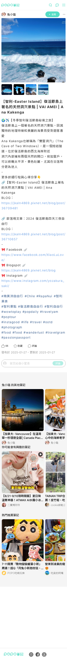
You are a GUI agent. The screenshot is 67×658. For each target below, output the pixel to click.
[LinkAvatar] (4, 14)
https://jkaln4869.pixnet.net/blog (28, 270)
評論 (57, 363)
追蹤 (54, 14)
